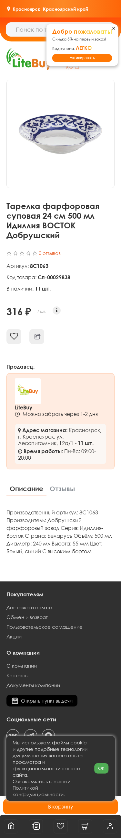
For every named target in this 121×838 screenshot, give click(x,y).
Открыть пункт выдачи (47, 700)
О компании (21, 665)
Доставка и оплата (29, 607)
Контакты (17, 675)
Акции (14, 636)
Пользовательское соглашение (44, 627)
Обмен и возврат (27, 617)
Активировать (82, 58)
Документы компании (33, 685)
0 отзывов (50, 253)
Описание (26, 488)
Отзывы (62, 488)
